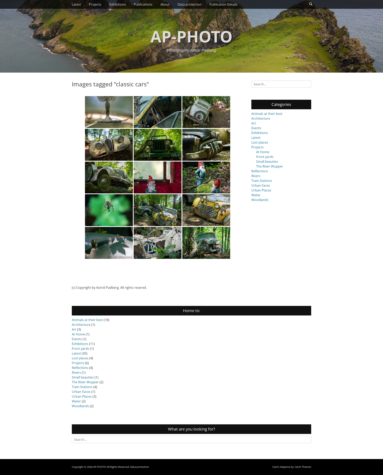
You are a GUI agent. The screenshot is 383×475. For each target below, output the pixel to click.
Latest (76, 4)
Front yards (264, 157)
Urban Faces (260, 185)
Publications (143, 4)
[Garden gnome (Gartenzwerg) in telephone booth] (158, 177)
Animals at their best (266, 113)
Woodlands (259, 200)
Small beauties (267, 161)
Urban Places (261, 190)
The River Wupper (269, 166)
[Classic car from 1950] (109, 112)
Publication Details (223, 4)
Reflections (259, 171)
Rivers (256, 176)
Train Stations (261, 180)
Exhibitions (117, 4)
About (165, 4)
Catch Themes (302, 467)
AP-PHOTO (191, 36)
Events (256, 128)
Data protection (189, 4)
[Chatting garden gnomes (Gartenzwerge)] (206, 177)
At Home (262, 152)
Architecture (260, 118)
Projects (95, 4)
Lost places (259, 142)
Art (253, 123)
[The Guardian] (109, 210)
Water (256, 195)
